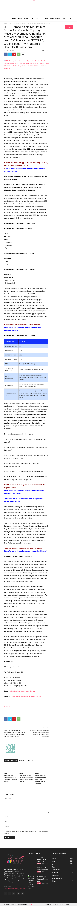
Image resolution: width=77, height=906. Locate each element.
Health (20, 18)
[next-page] (8, 787)
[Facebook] (6, 54)
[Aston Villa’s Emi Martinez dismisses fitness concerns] (31, 859)
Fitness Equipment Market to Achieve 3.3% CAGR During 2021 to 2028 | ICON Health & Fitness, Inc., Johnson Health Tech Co (14, 733)
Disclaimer (56, 904)
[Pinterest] (14, 54)
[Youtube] (22, 893)
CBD (32, 18)
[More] (23, 54)
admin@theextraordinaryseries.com (14, 889)
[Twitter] (10, 54)
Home (14, 18)
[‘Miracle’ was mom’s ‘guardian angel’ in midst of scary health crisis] (31, 882)
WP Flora (29, 904)
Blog (46, 18)
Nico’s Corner (60, 18)
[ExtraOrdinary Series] (38, 8)
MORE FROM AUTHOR (26, 761)
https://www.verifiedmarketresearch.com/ (26, 696)
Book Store (39, 18)
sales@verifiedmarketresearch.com (22, 691)
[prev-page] (5, 787)
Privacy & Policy (64, 904)
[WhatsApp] (18, 54)
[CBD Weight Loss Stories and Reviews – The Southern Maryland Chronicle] (11, 769)
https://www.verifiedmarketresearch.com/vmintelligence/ (25, 551)
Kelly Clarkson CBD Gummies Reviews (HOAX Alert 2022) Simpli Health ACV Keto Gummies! (42, 779)
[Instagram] (9, 893)
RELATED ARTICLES (11, 761)
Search (69, 27)
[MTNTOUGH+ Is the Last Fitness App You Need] (31, 869)
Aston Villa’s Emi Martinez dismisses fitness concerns (42, 859)
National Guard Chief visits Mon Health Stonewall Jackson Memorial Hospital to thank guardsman (39, 733)
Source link (7, 707)
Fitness (26, 18)
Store (52, 18)
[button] (71, 19)
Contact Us (48, 904)
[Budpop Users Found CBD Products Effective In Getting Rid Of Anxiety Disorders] (26, 769)
